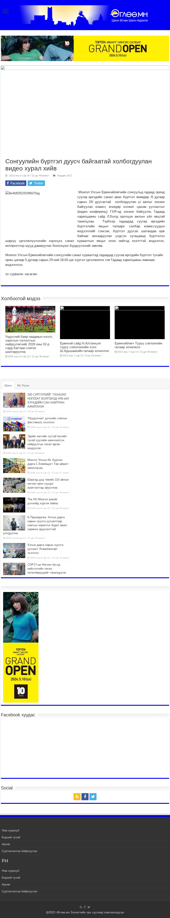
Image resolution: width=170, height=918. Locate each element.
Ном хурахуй (10, 830)
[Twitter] (93, 796)
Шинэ (8, 385)
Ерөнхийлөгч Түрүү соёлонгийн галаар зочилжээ (138, 345)
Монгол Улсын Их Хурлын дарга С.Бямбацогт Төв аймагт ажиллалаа (48, 464)
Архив (6, 844)
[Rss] (77, 796)
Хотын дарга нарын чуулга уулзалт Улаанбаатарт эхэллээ (45, 549)
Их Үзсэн (23, 385)
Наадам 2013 (64, 175)
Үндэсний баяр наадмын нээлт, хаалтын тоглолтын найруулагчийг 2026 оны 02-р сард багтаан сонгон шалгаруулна (29, 344)
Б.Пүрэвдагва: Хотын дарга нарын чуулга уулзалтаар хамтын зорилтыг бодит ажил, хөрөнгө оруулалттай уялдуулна (35, 525)
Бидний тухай (11, 837)
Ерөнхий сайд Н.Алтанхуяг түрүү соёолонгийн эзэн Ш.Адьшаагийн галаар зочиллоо (84, 347)
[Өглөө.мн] (85, 14)
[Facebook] (85, 796)
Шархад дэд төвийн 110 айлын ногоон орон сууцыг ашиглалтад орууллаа (48, 483)
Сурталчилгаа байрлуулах (19, 851)
